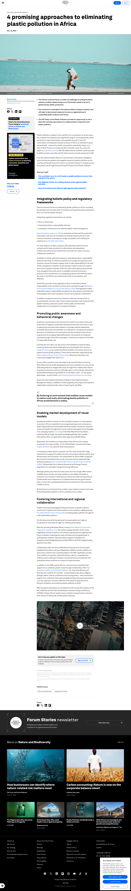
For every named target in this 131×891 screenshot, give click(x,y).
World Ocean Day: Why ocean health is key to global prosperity (49, 821)
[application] (80, 625)
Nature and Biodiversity (18, 12)
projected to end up (50, 150)
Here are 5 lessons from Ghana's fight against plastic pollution (62, 188)
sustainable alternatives (55, 241)
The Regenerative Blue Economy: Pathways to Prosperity (20, 821)
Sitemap (65, 883)
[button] (80, 625)
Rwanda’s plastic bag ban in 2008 (49, 233)
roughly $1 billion (43, 447)
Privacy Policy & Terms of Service (65, 879)
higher (88, 145)
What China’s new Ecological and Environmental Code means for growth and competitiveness (108, 822)
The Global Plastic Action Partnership (51, 513)
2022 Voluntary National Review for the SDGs (74, 375)
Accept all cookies (115, 881)
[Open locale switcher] (2, 885)
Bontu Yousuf (11, 99)
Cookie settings (115, 886)
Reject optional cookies (115, 877)
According (58, 432)
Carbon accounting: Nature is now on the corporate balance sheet (94, 786)
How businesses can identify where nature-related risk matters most (31, 786)
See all (121, 742)
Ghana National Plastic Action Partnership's (53, 355)
